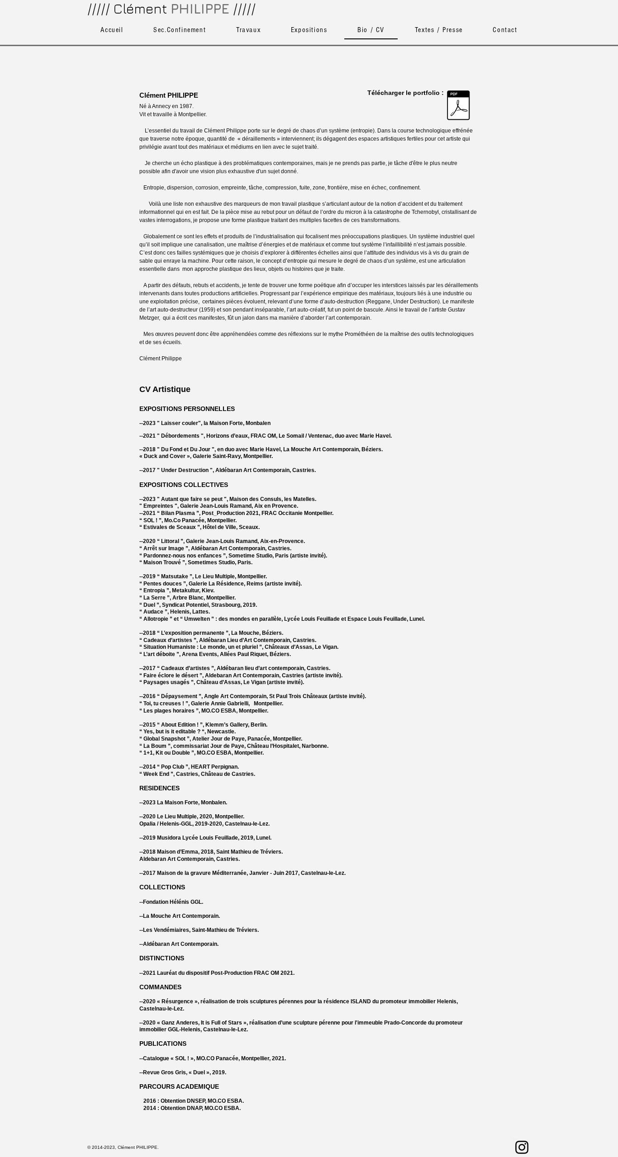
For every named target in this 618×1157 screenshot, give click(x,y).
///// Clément (127, 8)
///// (244, 8)
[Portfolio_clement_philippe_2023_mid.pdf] (458, 106)
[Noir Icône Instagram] (522, 1147)
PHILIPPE (200, 8)
